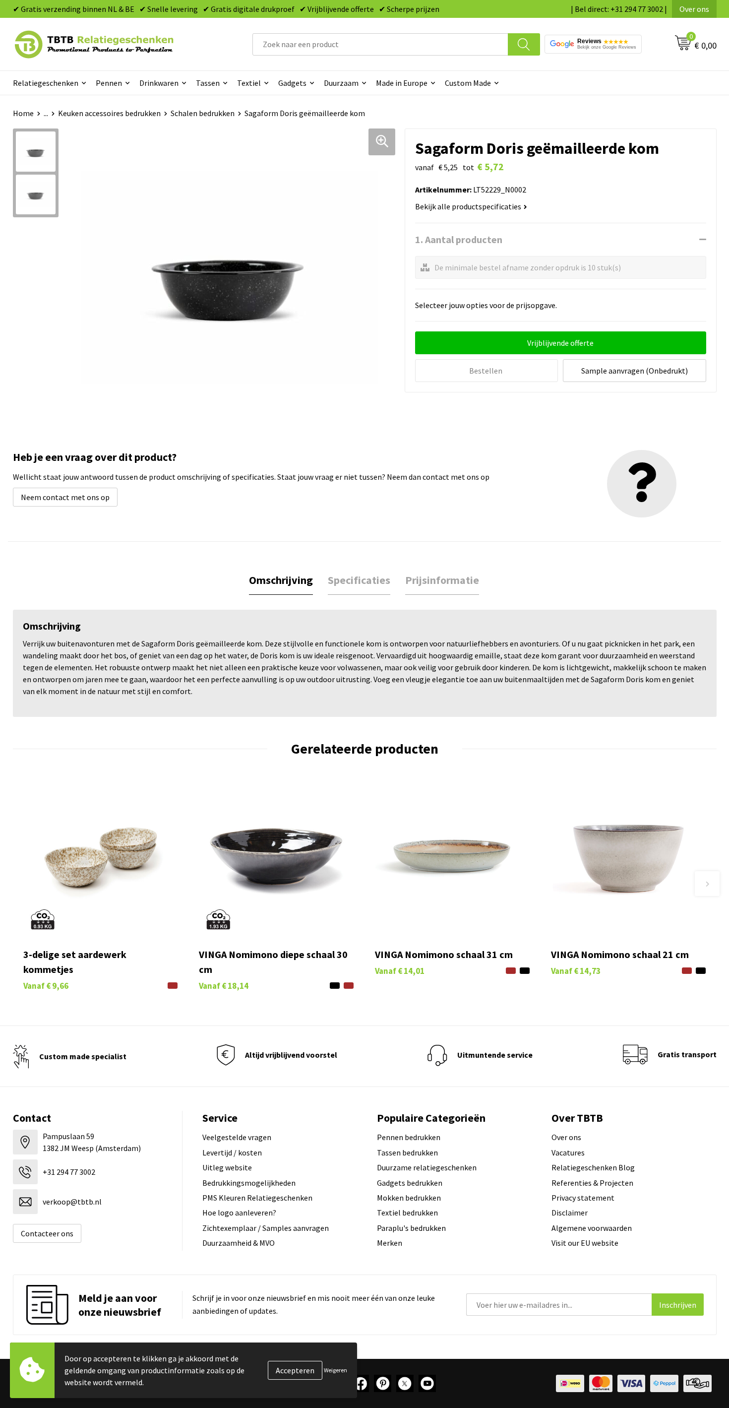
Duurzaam (341, 83)
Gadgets (292, 83)
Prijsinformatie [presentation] (442, 580)
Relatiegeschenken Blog (593, 1167)
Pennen (109, 83)
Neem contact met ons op (65, 497)
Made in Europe (401, 83)
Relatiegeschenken (45, 83)
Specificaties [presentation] (359, 580)
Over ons (694, 9)
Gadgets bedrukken (409, 1183)
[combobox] (380, 44)
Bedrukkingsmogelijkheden (249, 1183)
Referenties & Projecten (592, 1183)
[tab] (281, 580)
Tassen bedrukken (407, 1152)
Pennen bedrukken (408, 1137)
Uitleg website (227, 1167)
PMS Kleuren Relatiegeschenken (257, 1198)
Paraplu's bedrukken (411, 1228)
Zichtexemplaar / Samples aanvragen (265, 1228)
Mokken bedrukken (409, 1198)
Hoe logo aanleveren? (239, 1212)
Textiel (249, 83)
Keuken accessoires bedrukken (109, 113)
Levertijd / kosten (232, 1152)
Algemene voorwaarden (591, 1228)
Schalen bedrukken (203, 113)
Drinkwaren (159, 83)
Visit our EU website (584, 1243)
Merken (389, 1243)
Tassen (208, 83)
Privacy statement (582, 1198)
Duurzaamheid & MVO (238, 1243)
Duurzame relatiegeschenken (427, 1167)
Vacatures (568, 1152)
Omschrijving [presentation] (281, 580)
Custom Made (468, 83)
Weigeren (335, 1370)
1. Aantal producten (458, 239)
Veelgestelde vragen (236, 1137)
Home (23, 113)
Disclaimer (569, 1212)
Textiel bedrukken (407, 1212)
